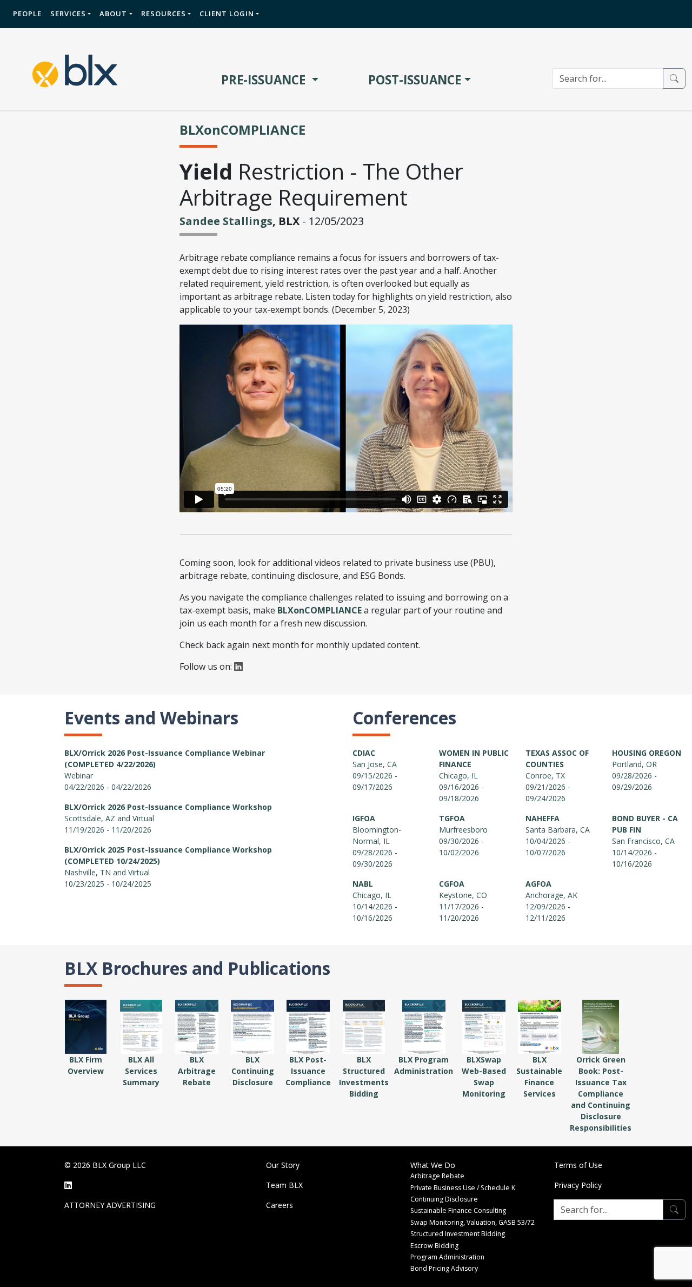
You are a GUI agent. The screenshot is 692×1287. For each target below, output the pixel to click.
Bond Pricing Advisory (444, 1268)
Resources (163, 13)
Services (68, 13)
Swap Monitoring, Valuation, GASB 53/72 (472, 1222)
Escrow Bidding (434, 1245)
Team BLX (284, 1185)
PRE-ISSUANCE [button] (265, 79)
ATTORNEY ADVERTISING (110, 1205)
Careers (279, 1205)
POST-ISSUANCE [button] (414, 79)
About (113, 13)
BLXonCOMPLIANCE (242, 129)
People (27, 13)
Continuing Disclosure (444, 1199)
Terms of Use (578, 1165)
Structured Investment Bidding (457, 1233)
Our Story (283, 1165)
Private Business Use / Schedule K (462, 1187)
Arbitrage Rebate (437, 1175)
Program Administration (447, 1257)
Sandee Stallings (225, 221)
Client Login (226, 13)
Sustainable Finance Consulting (458, 1210)
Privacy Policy (578, 1185)
